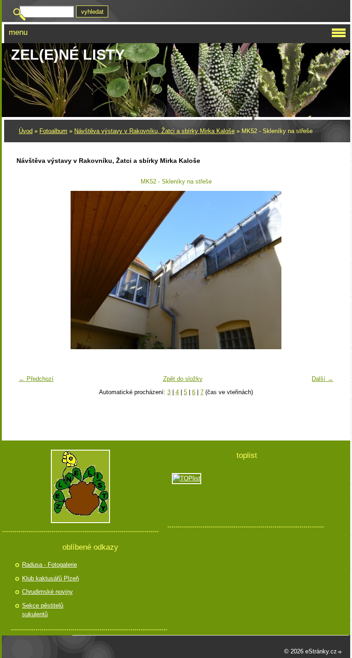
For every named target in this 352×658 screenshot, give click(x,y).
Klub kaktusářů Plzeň (50, 578)
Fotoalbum (53, 131)
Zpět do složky (183, 378)
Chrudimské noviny (47, 591)
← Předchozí (36, 378)
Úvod (26, 131)
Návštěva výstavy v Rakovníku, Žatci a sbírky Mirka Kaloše (154, 131)
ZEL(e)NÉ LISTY (68, 54)
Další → (322, 378)
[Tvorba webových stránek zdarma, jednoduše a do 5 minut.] (340, 652)
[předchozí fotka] (29, 270)
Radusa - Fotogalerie (49, 564)
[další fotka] (323, 270)
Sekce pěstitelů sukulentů (42, 610)
